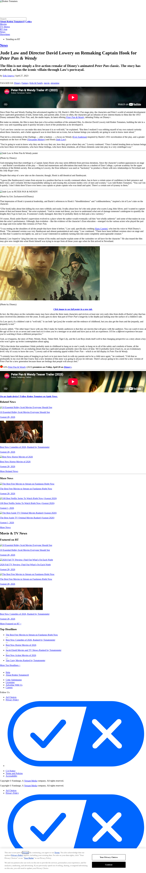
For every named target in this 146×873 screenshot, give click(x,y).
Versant (25, 852)
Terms (57, 852)
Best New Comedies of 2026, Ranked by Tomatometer (30, 640)
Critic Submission (14, 680)
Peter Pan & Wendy (17, 367)
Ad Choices (11, 697)
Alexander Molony (36, 139)
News (2, 32)
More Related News (9, 471)
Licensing (10, 682)
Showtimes (5, 34)
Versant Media (30, 781)
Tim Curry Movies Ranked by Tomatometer (25, 660)
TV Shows (5, 26)
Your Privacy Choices (17, 768)
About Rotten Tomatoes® (17, 675)
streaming (55, 83)
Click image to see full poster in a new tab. (73, 309)
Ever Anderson (80, 137)
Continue (108, 865)
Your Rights (29, 858)
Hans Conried (101, 228)
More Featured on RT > (10, 623)
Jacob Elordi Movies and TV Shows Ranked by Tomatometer (33, 650)
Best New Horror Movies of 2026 (21, 645)
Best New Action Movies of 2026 (21, 655)
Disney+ (68, 367)
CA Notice (10, 771)
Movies (3, 24)
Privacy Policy (12, 700)
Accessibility (11, 776)
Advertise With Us (14, 685)
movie (46, 83)
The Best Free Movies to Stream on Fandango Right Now (32, 635)
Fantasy (25, 83)
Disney (17, 83)
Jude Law (60, 139)
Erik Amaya (8, 75)
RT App (3, 29)
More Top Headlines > (10, 665)
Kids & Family (36, 83)
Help (8, 672)
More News (5, 527)
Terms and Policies (14, 773)
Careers (9, 687)
